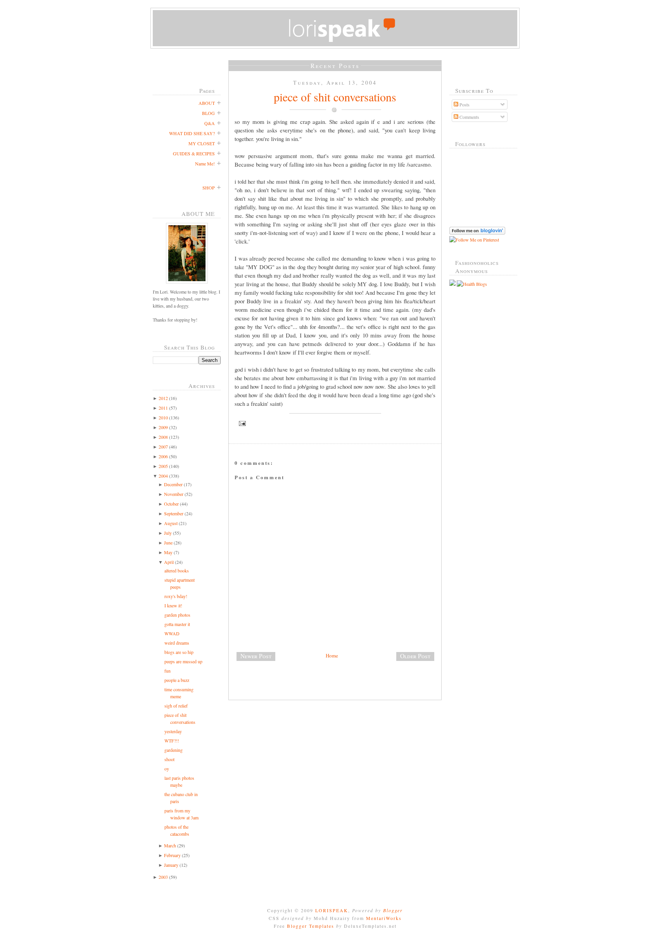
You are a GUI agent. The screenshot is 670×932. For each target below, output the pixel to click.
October (171, 504)
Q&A (209, 123)
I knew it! (173, 605)
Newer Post (255, 656)
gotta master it (177, 624)
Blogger (393, 910)
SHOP (208, 187)
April (169, 562)
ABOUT (207, 103)
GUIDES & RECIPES (194, 153)
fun (167, 671)
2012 (163, 398)
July (168, 533)
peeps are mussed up (183, 661)
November (173, 494)
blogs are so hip (178, 652)
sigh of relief (176, 705)
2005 (163, 466)
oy (166, 768)
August (171, 523)
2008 (163, 437)
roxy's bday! (175, 596)
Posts (464, 104)
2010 (163, 417)
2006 (163, 456)
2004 (163, 476)
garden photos (177, 615)
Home (332, 655)
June (168, 542)
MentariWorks (384, 918)
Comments (468, 117)
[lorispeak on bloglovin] (477, 233)
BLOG (208, 113)
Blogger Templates (310, 926)
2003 (163, 877)
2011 (163, 408)
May (168, 552)
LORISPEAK (331, 910)
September (173, 513)
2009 (163, 427)
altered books (176, 570)
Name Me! (205, 163)
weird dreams (176, 643)
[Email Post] (335, 423)
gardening (173, 750)
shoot (169, 759)
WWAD (172, 633)
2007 (163, 446)
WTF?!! (171, 740)
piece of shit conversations (335, 96)
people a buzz (176, 680)
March (170, 845)
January (171, 865)
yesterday (173, 731)
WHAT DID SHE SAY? (192, 133)
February (172, 855)
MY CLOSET (201, 143)
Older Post (415, 656)
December (173, 484)
